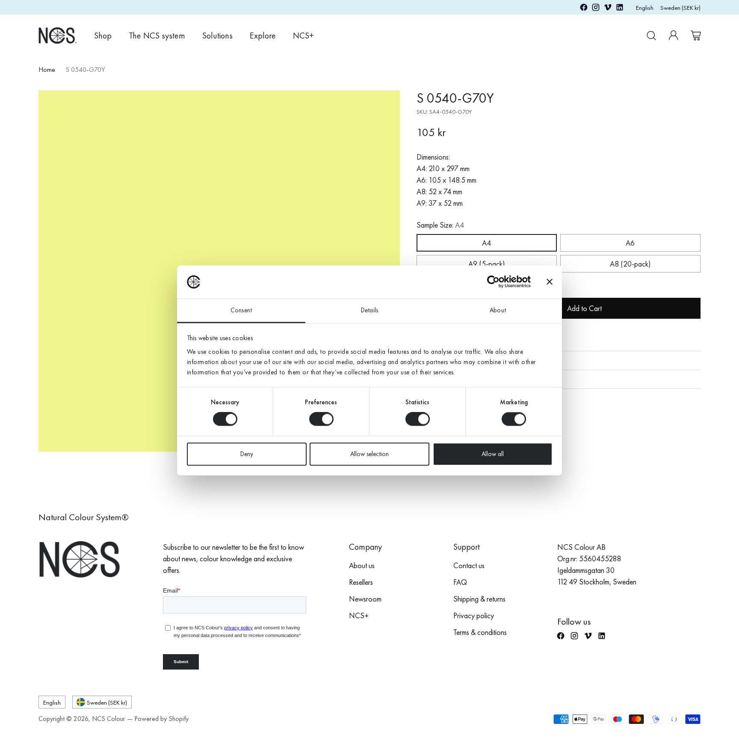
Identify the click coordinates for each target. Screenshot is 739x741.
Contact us (469, 565)
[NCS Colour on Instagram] (595, 9)
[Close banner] (550, 282)
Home (46, 69)
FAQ (460, 582)
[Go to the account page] (673, 35)
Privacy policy (473, 615)
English (644, 7)
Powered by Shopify (161, 718)
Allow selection (369, 454)
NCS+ (359, 615)
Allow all (493, 454)
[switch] (321, 419)
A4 (486, 243)
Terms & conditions (480, 632)
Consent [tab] (241, 310)
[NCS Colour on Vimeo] (607, 9)
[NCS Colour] (57, 35)
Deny (246, 454)
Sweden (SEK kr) (680, 7)
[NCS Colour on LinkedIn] (619, 9)
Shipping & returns (479, 599)
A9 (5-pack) (486, 264)
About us (362, 565)
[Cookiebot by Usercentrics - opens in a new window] (493, 282)
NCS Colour (108, 718)
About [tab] (498, 310)
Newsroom (365, 599)
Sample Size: (440, 225)
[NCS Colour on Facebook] (583, 9)
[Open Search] (651, 35)
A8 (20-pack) (630, 264)
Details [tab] (369, 310)
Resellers (361, 582)
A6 (630, 243)
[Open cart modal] (696, 35)
